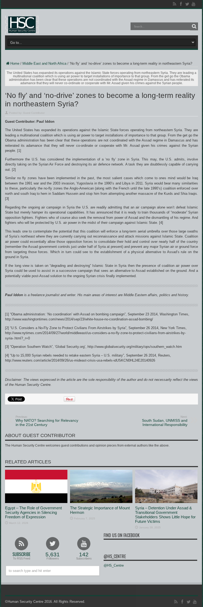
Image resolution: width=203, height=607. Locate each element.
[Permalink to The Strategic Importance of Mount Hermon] (101, 502)
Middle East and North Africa (44, 63)
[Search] (194, 26)
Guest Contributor (34, 112)
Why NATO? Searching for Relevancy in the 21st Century (47, 421)
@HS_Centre (115, 556)
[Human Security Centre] (22, 25)
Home (14, 63)
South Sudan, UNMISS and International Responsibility (164, 421)
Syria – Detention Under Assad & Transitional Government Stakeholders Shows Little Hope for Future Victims (165, 515)
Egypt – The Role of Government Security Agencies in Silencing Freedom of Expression (33, 512)
